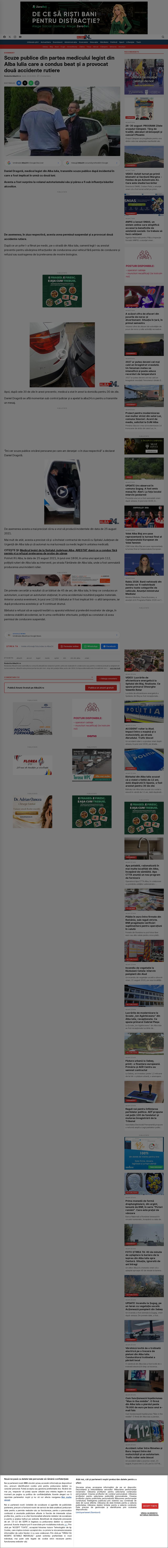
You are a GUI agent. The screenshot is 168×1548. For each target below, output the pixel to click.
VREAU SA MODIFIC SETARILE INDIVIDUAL (149, 1514)
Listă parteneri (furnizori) (88, 1512)
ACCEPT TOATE (150, 1506)
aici (65, 1525)
